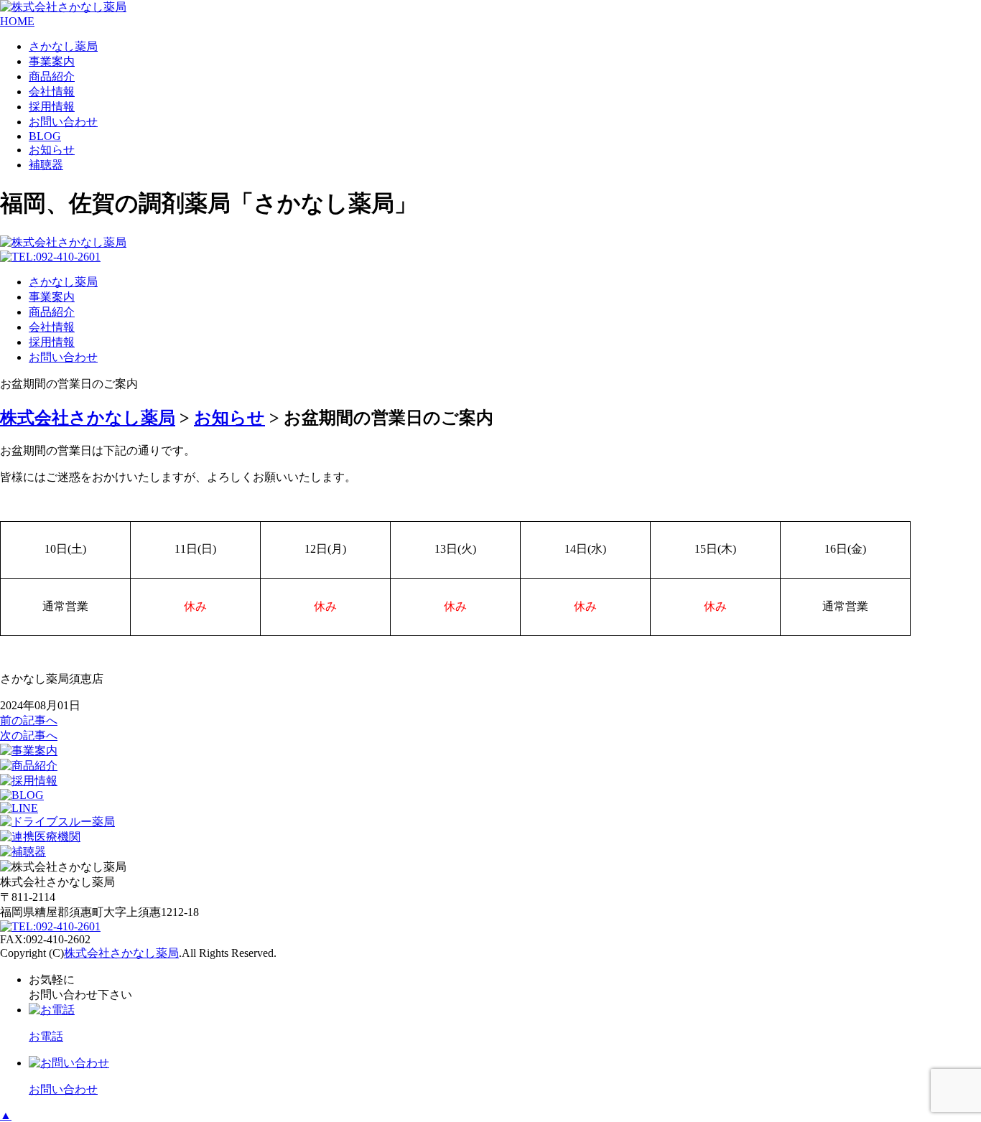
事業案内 (52, 61)
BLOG (45, 136)
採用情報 (52, 106)
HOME (17, 21)
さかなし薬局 (63, 46)
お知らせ (52, 150)
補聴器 (46, 165)
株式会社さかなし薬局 (121, 953)
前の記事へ (28, 720)
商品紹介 (52, 76)
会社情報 (52, 91)
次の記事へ (28, 735)
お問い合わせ (63, 122)
